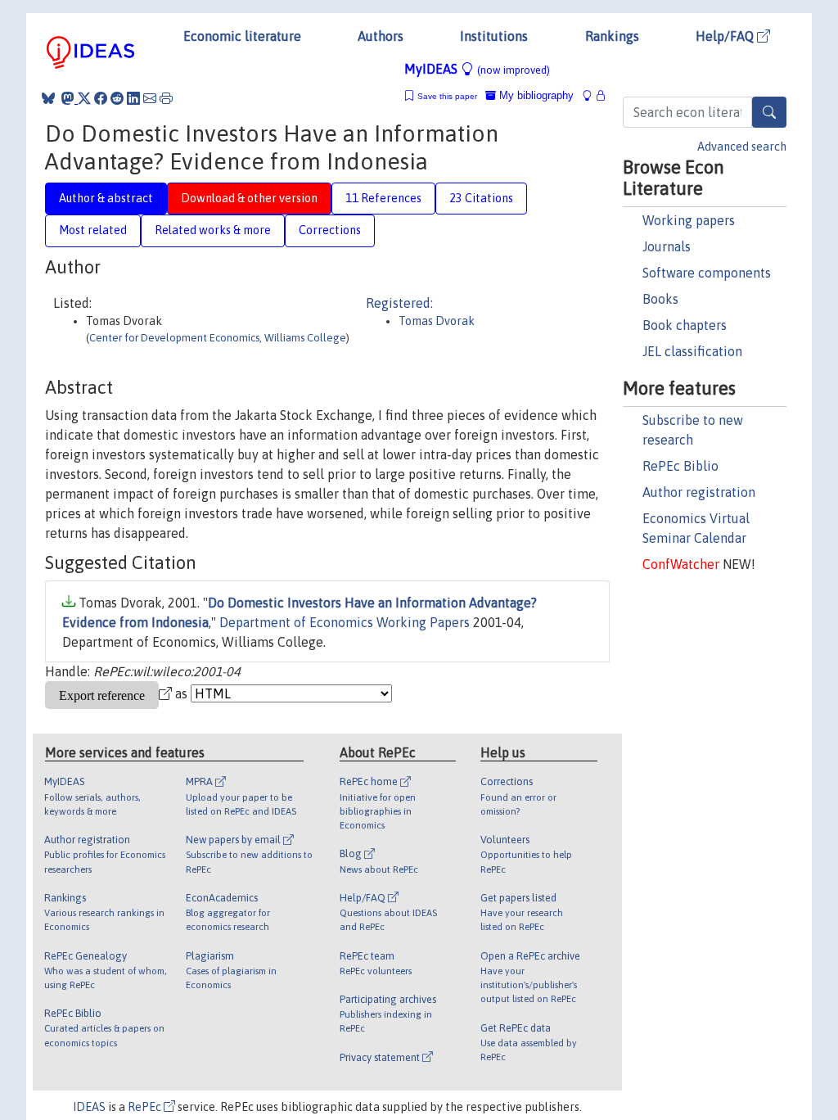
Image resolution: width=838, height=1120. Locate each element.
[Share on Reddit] (117, 98)
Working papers (688, 220)
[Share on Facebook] (100, 98)
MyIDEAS (477, 68)
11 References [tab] (383, 198)
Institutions (494, 36)
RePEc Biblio (680, 465)
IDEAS (89, 1106)
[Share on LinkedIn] (133, 98)
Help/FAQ (726, 36)
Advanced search (741, 146)
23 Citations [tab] (481, 198)
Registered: (399, 303)
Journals (666, 246)
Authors (380, 36)
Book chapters (684, 325)
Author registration (698, 492)
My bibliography (535, 95)
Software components (706, 272)
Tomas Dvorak (437, 320)
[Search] (769, 112)
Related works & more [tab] (213, 230)
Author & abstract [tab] (106, 198)
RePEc (146, 1106)
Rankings (612, 36)
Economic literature (242, 36)
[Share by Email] (149, 98)
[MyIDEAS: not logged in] (592, 95)
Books (660, 298)
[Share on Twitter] (84, 98)
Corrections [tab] (330, 230)
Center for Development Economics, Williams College (217, 338)
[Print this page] (166, 98)
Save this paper (447, 96)
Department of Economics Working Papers (344, 622)
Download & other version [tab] (249, 198)
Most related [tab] (93, 230)
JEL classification (692, 351)
